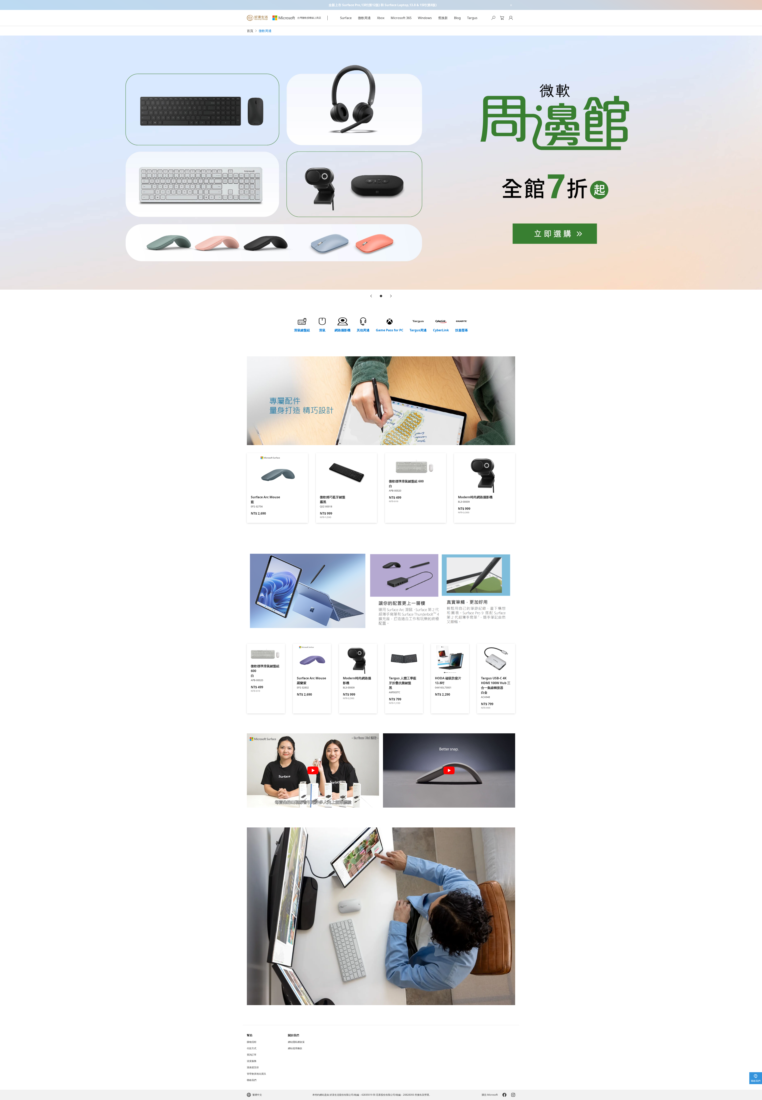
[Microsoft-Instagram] (513, 1095)
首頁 (250, 31)
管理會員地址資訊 (256, 1073)
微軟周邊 (364, 18)
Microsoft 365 (401, 18)
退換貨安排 (253, 1067)
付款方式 (251, 1048)
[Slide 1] (381, 296)
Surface (346, 18)
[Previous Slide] (371, 296)
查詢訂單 (251, 1054)
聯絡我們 (251, 1080)
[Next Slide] (391, 296)
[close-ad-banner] (510, 5)
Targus (472, 18)
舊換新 (443, 18)
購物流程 (251, 1042)
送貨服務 (251, 1061)
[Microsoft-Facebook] (504, 1095)
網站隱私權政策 (296, 1042)
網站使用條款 (295, 1048)
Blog (457, 18)
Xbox (380, 18)
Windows (425, 18)
